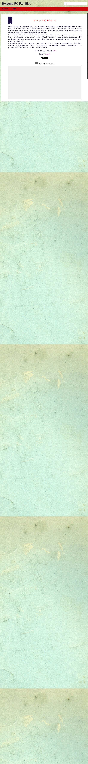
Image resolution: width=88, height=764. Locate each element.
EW (54, 51)
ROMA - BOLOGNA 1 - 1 (45, 20)
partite (48, 54)
